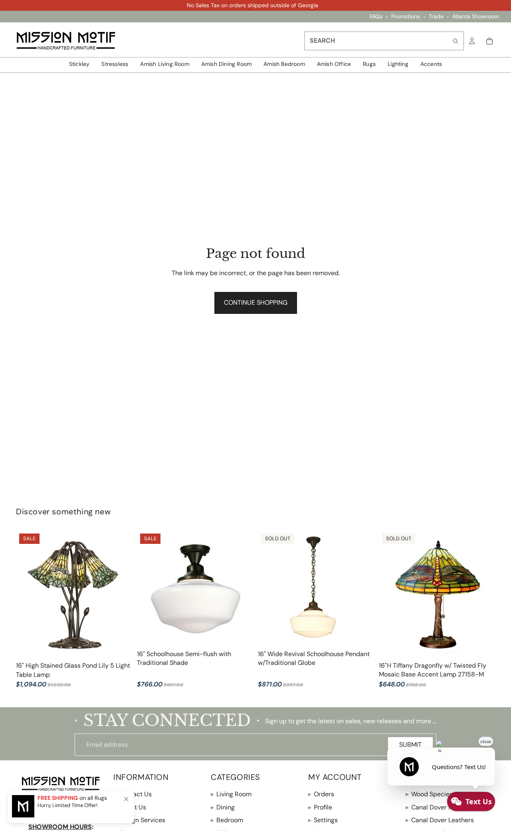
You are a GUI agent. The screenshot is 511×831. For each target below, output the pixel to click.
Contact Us (132, 794)
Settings (323, 820)
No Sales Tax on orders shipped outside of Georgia (252, 5)
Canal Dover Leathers (440, 820)
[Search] (455, 41)
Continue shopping (255, 302)
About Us (129, 807)
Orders (321, 794)
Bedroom (227, 820)
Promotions (405, 16)
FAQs (376, 16)
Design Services (139, 820)
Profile (320, 807)
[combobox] (384, 41)
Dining (223, 807)
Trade (436, 16)
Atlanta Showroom (475, 16)
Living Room (231, 794)
